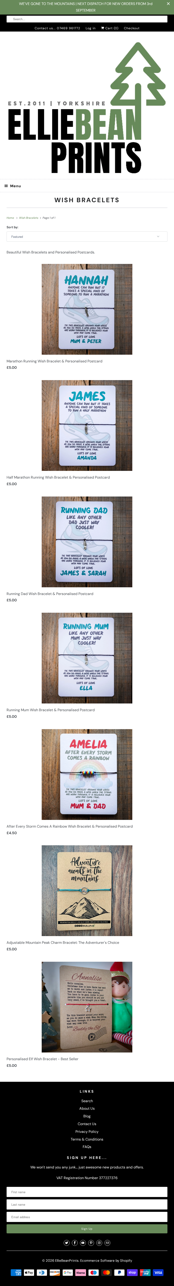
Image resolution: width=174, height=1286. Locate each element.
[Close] (137, 589)
